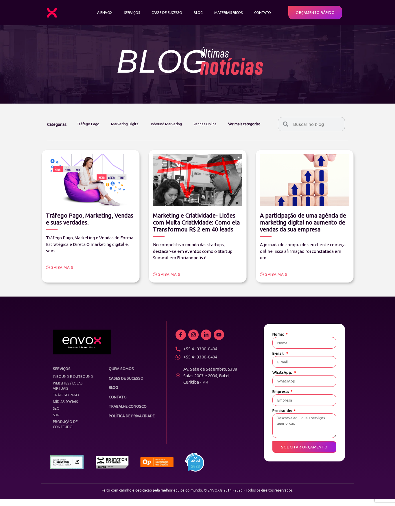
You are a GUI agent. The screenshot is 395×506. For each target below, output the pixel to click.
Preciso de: (282, 411)
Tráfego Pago (88, 124)
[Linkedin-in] (206, 335)
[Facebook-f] (181, 335)
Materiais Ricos (228, 12)
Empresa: (281, 391)
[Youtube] (219, 335)
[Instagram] (193, 335)
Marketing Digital (125, 124)
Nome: (278, 334)
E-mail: (278, 353)
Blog (198, 12)
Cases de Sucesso (167, 12)
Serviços (132, 12)
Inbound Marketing (166, 124)
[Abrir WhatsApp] (380, 491)
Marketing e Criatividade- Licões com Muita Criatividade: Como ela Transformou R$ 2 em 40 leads (196, 222)
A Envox (104, 12)
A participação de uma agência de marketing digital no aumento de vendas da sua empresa (303, 222)
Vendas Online (205, 124)
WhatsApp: (282, 372)
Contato (262, 12)
